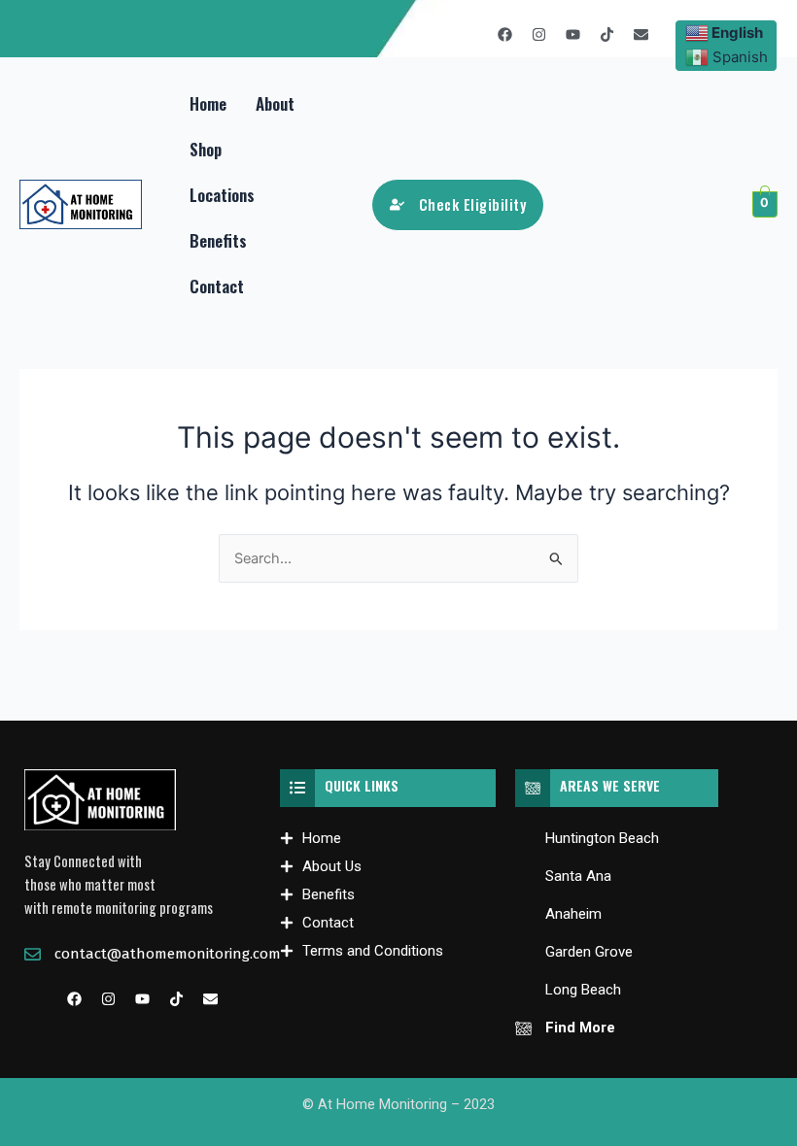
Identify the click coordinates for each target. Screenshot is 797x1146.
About (275, 103)
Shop (206, 149)
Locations (222, 195)
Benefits (218, 240)
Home (208, 103)
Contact (217, 286)
